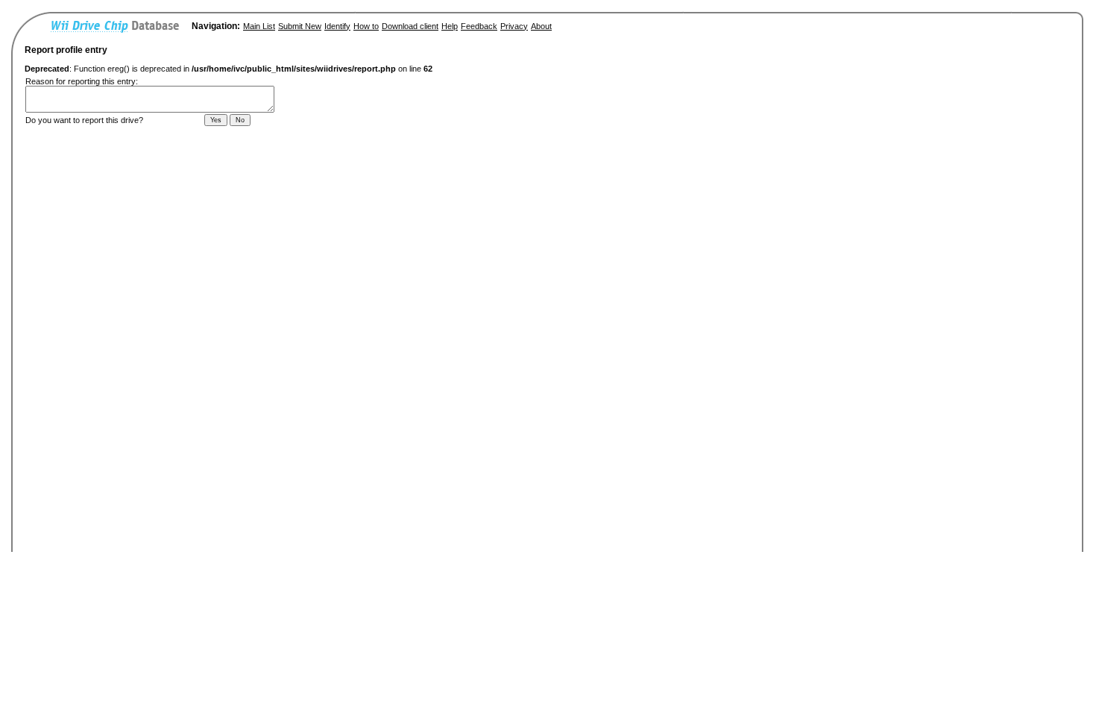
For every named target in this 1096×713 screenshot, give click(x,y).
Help (449, 26)
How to (366, 26)
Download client (410, 26)
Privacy (514, 26)
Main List (259, 26)
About (541, 26)
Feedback (479, 26)
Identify (337, 26)
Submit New (299, 26)
